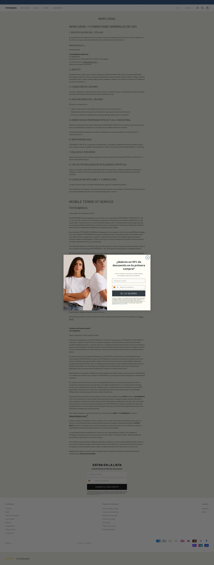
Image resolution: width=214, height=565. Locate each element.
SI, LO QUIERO (129, 293)
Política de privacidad (119, 303)
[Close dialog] (148, 258)
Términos (125, 303)
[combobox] (115, 287)
